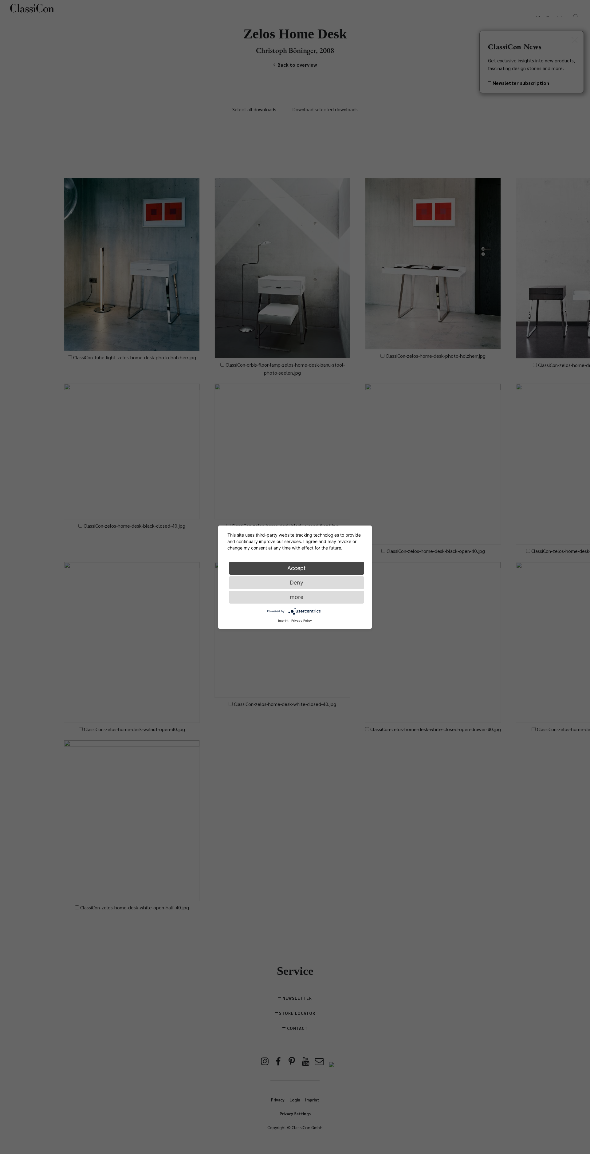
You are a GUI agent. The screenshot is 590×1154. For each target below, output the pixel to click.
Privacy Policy (301, 620)
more (296, 596)
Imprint (283, 620)
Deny (296, 582)
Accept (296, 568)
